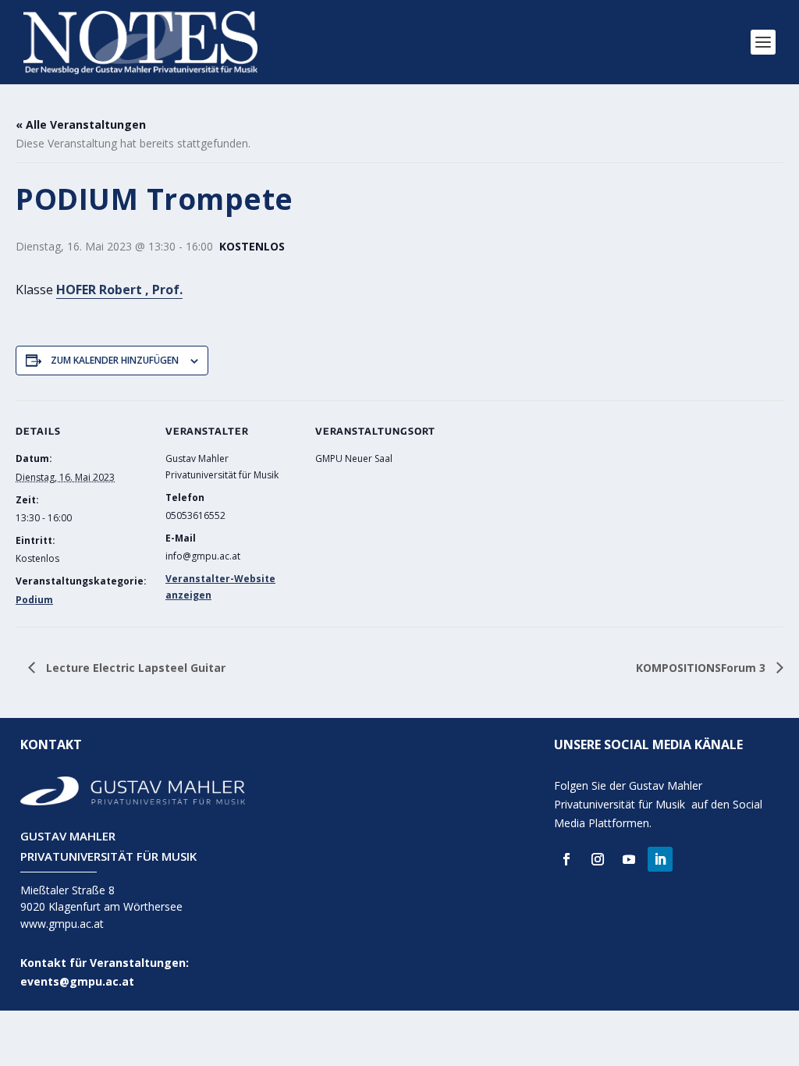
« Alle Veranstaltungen (81, 124)
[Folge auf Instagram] (597, 859)
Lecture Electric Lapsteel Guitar (134, 667)
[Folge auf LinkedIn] (660, 859)
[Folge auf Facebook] (566, 859)
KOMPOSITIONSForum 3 (702, 667)
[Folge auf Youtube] (628, 859)
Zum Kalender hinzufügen (115, 360)
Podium (34, 599)
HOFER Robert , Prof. (119, 289)
